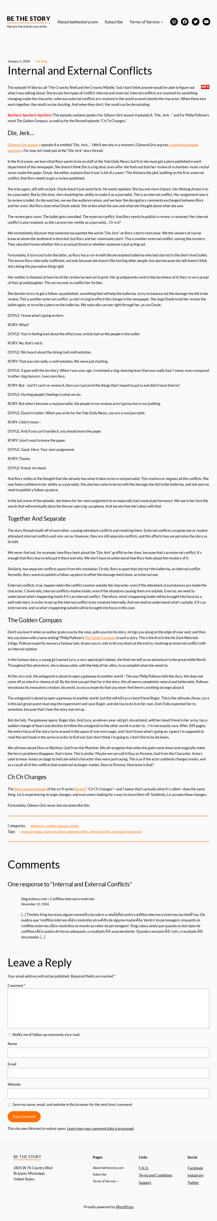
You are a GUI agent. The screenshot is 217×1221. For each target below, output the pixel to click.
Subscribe (114, 21)
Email (12, 1064)
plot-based (119, 831)
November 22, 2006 (35, 904)
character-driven (54, 831)
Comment (16, 985)
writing (73, 826)
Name (12, 1044)
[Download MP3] (205, 88)
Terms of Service (144, 21)
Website (14, 1084)
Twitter (193, 1183)
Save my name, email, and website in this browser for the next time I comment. (73, 1104)
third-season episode (30, 789)
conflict (51, 826)
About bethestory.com (77, 21)
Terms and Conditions (155, 1175)
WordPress (125, 1207)
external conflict (77, 831)
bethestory (38, 826)
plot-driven (134, 831)
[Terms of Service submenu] (162, 22)
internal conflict (99, 831)
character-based (31, 831)
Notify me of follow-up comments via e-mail (46, 1035)
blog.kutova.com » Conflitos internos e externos (57, 899)
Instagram (195, 1175)
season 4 (24, 145)
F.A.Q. (144, 1168)
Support (145, 1183)
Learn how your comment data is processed (100, 1128)
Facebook (195, 1168)
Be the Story (28, 18)
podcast (62, 826)
